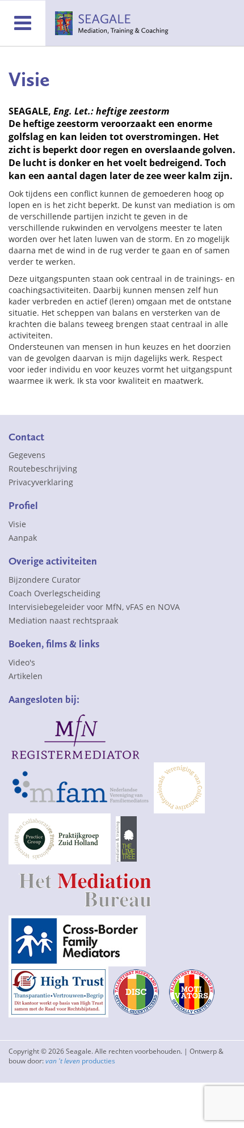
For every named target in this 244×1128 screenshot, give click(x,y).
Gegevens (27, 454)
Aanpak (23, 537)
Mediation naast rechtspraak (63, 620)
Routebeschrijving (43, 468)
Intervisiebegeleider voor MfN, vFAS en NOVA (94, 606)
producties (80, 1061)
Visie (17, 524)
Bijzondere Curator (45, 579)
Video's (22, 662)
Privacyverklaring (41, 482)
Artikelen (26, 676)
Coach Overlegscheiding (54, 593)
